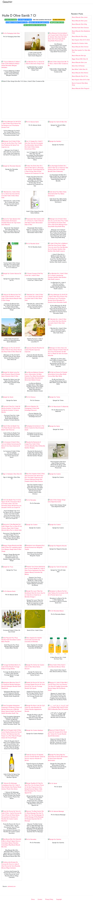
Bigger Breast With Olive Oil (80, 59)
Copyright (59, 899)
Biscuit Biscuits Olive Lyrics (79, 21)
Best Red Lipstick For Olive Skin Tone (81, 51)
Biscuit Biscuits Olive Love (79, 62)
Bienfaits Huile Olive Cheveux (80, 27)
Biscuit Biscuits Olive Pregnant (80, 88)
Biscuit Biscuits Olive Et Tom (80, 76)
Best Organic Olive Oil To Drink (81, 40)
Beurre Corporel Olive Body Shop (80, 84)
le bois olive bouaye (10, 19)
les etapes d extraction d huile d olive (16, 22)
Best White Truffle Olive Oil (79, 69)
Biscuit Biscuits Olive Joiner (80, 17)
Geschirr (7, 2)
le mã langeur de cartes (24, 19)
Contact (40, 899)
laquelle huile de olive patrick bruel (39, 22)
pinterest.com (12, 886)
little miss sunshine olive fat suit (42, 19)
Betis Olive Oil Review (78, 66)
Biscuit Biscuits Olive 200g (79, 36)
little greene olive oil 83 (57, 22)
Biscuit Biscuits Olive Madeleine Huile (81, 32)
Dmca (33, 899)
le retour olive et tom (59, 19)
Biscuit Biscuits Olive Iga (79, 55)
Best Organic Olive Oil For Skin (81, 79)
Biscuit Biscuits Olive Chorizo (80, 47)
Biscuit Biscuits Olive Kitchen (80, 73)
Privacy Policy (49, 899)
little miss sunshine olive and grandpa (35, 25)
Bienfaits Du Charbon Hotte (80, 43)
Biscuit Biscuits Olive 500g (79, 24)
